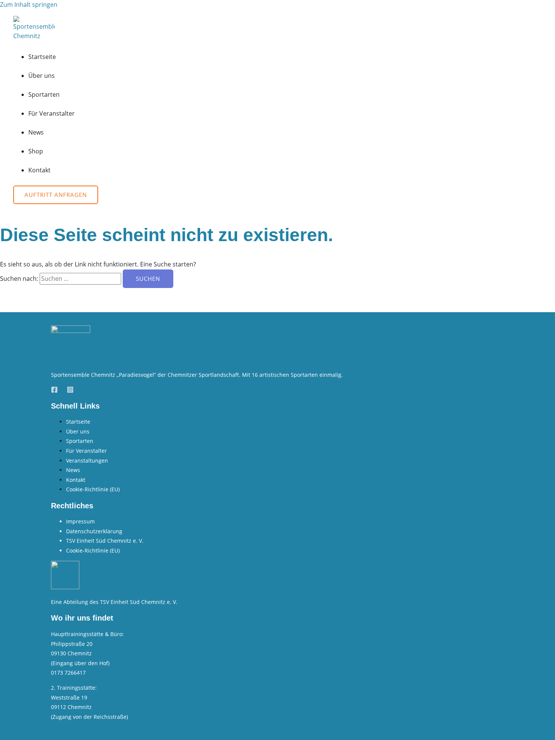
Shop (35, 151)
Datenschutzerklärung (94, 531)
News (36, 132)
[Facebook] (54, 391)
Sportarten (44, 94)
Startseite (42, 57)
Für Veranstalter (51, 113)
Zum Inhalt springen (28, 4)
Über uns (41, 75)
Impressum (80, 521)
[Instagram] (70, 391)
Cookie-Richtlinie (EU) (93, 489)
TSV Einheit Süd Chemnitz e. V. (104, 540)
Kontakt (39, 170)
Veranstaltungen (87, 460)
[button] (55, 195)
